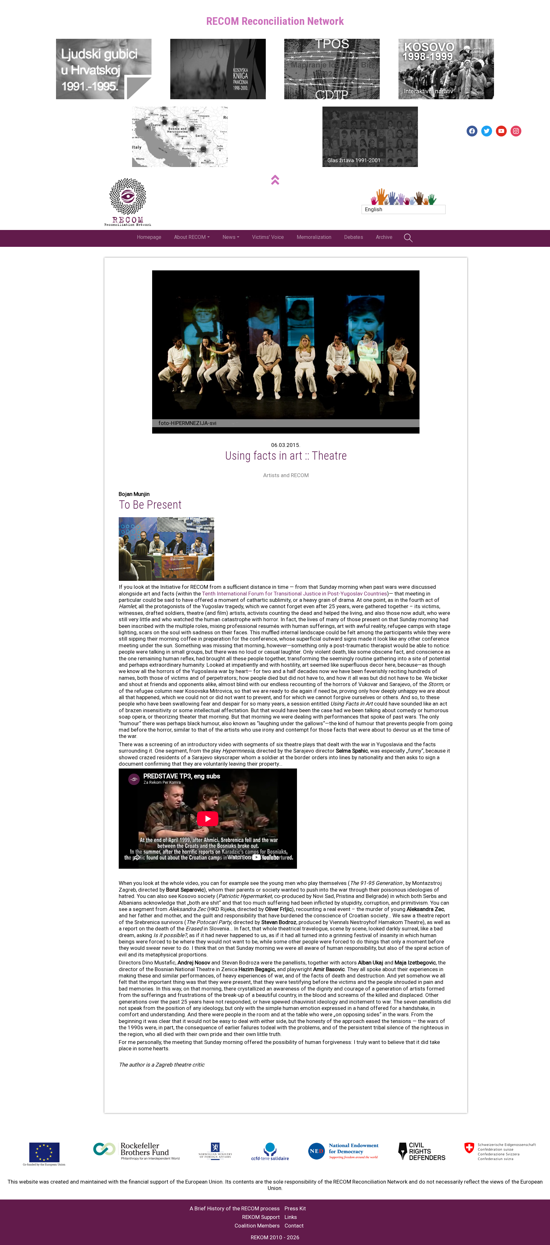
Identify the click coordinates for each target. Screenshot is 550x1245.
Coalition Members (257, 1225)
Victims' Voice (268, 237)
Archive (384, 237)
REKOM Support (261, 1217)
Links (291, 1217)
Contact (294, 1225)
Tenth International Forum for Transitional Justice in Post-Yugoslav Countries (294, 593)
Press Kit (295, 1208)
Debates (353, 237)
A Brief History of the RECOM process (235, 1208)
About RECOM (190, 237)
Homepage (149, 237)
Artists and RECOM (286, 475)
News (229, 237)
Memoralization (314, 237)
